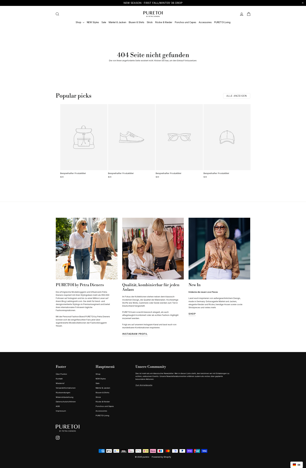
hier (167, 60)
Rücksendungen (63, 392)
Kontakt (59, 379)
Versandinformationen (66, 388)
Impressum (61, 411)
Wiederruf (60, 383)
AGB (58, 406)
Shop (79, 22)
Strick (150, 22)
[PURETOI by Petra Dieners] (86, 248)
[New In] (219, 248)
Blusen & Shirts (136, 22)
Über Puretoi (61, 374)
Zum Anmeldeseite (143, 385)
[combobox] (296, 465)
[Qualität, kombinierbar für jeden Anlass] (153, 248)
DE (299, 464)
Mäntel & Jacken (117, 22)
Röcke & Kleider (163, 22)
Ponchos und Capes (185, 22)
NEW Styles (93, 22)
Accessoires (205, 22)
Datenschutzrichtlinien (66, 402)
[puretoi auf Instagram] (58, 438)
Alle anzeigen (236, 95)
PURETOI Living (222, 22)
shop (192, 313)
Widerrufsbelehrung (64, 397)
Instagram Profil (135, 333)
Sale (104, 22)
